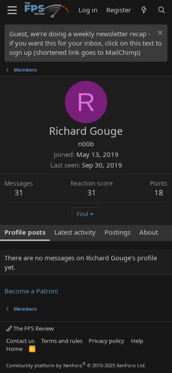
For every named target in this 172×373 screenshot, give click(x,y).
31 (19, 192)
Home (14, 349)
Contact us (20, 341)
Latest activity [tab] (75, 232)
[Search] (161, 10)
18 (158, 192)
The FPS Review (33, 328)
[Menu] (12, 10)
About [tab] (148, 232)
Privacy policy (106, 341)
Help (137, 341)
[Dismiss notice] (159, 33)
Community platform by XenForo (76, 365)
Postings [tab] (118, 232)
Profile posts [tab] (24, 232)
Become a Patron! (31, 290)
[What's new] (144, 10)
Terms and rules (61, 341)
